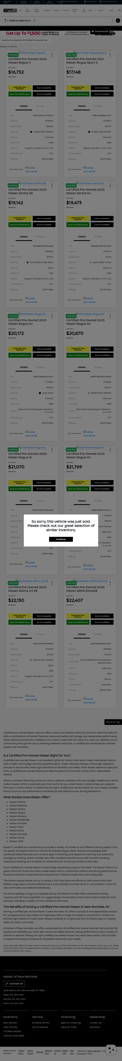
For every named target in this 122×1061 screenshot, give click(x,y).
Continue (61, 539)
